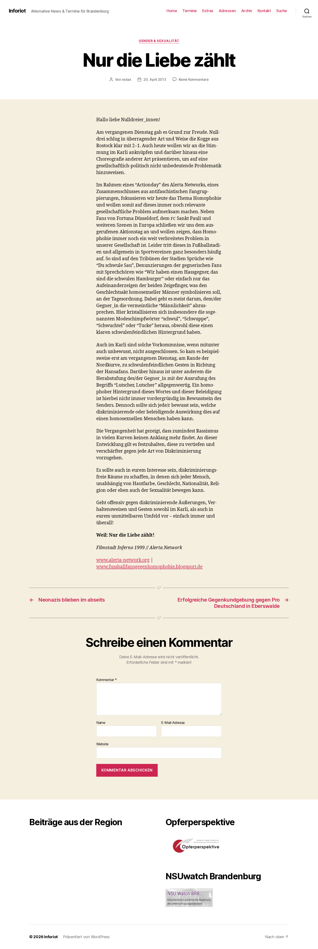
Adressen (227, 10)
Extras (207, 10)
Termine (189, 10)
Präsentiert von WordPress (86, 936)
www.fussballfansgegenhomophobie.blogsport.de (149, 567)
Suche (281, 10)
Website (102, 744)
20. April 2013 (154, 79)
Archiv (246, 10)
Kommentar (106, 680)
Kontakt (264, 10)
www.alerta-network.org (122, 560)
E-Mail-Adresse (173, 723)
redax (126, 79)
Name (100, 723)
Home (172, 10)
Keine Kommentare (194, 79)
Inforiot (17, 10)
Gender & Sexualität (159, 41)
